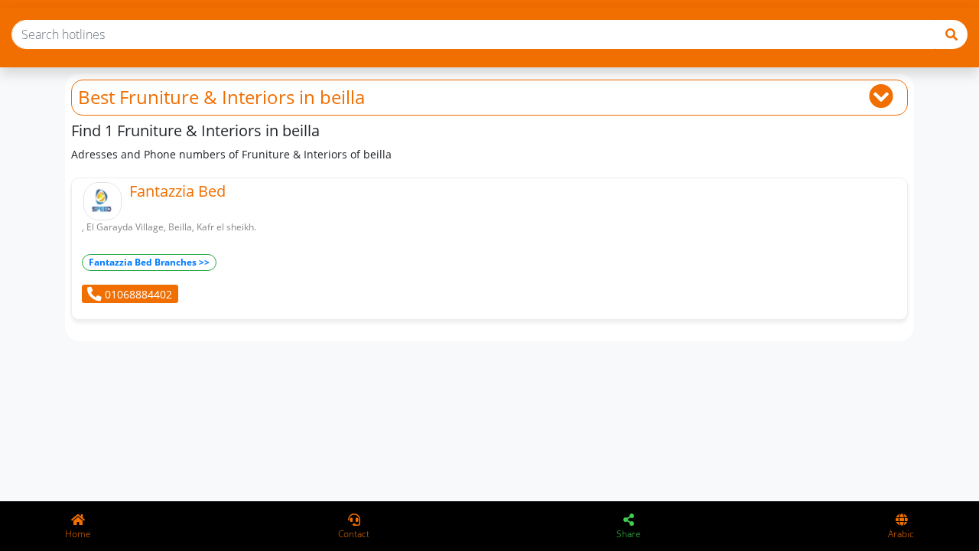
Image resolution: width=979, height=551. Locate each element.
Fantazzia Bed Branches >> (149, 262)
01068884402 (137, 294)
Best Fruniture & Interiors (186, 96)
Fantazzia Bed (177, 191)
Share (628, 533)
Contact (353, 533)
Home (78, 533)
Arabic (901, 533)
